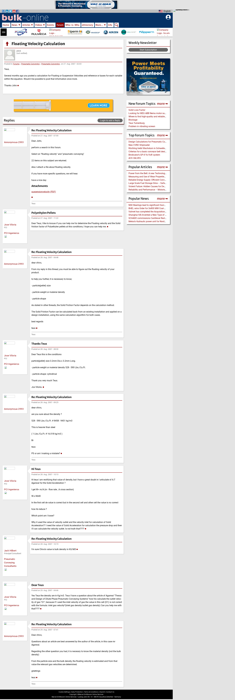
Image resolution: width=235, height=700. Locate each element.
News (14, 25)
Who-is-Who (72, 25)
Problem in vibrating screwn (142, 126)
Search (116, 25)
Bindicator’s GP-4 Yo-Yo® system (144, 155)
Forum (60, 25)
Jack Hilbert (10, 550)
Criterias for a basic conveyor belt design (148, 151)
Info (110, 25)
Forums (16, 64)
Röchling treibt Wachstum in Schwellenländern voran (154, 148)
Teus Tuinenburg (137, 123)
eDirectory (87, 25)
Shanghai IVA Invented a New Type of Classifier (151, 215)
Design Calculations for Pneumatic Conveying (150, 141)
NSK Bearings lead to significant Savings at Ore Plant (154, 205)
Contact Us (110, 692)
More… (99, 25)
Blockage (133, 120)
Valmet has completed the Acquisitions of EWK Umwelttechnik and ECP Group (166, 211)
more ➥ (162, 104)
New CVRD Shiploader (139, 145)
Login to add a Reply (110, 120)
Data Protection (77, 692)
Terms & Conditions (91, 692)
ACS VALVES (135, 158)
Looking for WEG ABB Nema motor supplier (149, 113)
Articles (26, 25)
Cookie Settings (64, 692)
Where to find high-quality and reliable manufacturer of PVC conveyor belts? (165, 116)
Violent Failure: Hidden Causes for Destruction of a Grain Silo (158, 186)
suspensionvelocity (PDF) (43, 191)
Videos (38, 25)
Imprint (102, 692)
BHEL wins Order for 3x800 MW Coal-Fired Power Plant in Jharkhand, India (164, 208)
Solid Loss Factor (137, 110)
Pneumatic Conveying (30, 64)
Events (50, 25)
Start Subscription (148, 49)
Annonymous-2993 (14, 142)
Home (6, 25)
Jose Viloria (10, 224)
